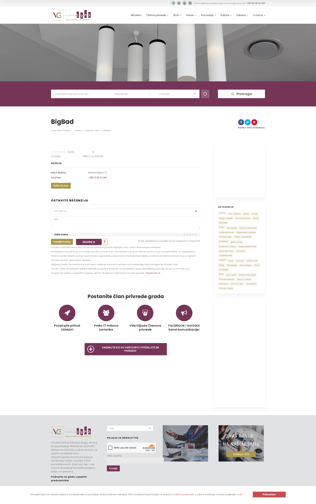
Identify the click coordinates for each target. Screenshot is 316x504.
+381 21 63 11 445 (97, 177)
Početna (67, 130)
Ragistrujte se (153, 273)
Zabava (241, 15)
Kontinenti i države (227, 246)
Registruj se (89, 242)
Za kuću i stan (237, 284)
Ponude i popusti (226, 279)
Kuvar (230, 261)
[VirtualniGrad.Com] (71, 15)
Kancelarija (232, 228)
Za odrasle (223, 269)
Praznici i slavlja (244, 279)
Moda (221, 265)
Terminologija (245, 265)
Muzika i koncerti (242, 218)
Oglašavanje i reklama (246, 232)
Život (176, 15)
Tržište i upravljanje (242, 237)
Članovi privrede (156, 15)
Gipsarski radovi (92, 130)
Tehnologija (232, 265)
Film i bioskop (234, 214)
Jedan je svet (236, 242)
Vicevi (257, 265)
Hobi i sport (231, 275)
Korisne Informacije (247, 228)
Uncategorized (225, 255)
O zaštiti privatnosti (183, 494)
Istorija (246, 214)
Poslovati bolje (225, 237)
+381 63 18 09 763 (256, 3)
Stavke (78, 130)
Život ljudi (241, 251)
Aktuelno (136, 15)
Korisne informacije (247, 275)
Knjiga (254, 214)
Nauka (256, 218)
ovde (239, 494)
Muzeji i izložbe (225, 218)
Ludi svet (240, 261)
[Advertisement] (245, 170)
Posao (190, 15)
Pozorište (223, 223)
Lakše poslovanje (226, 232)
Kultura (225, 15)
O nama (258, 15)
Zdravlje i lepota (226, 288)
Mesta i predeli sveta (247, 246)
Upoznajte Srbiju (226, 251)
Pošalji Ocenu (61, 241)
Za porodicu (251, 284)
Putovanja (207, 15)
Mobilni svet (252, 261)
